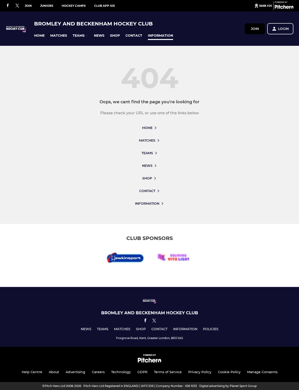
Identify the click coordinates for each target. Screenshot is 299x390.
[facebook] (8, 6)
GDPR (142, 372)
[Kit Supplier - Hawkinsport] (125, 258)
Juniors (46, 5)
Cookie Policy (229, 372)
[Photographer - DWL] (173, 258)
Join (28, 5)
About (54, 372)
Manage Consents (262, 372)
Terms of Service (168, 372)
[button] (39, 35)
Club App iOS (104, 5)
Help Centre (32, 372)
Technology (121, 372)
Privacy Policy (199, 372)
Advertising (75, 372)
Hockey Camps (74, 5)
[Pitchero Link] (284, 8)
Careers (98, 372)
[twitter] (17, 6)
